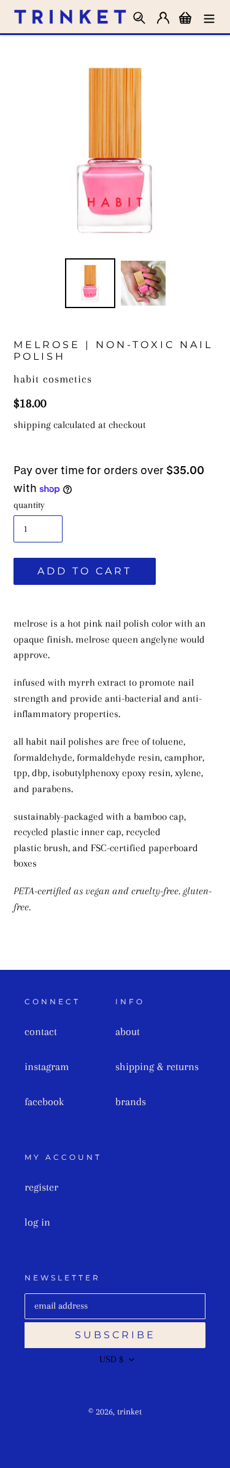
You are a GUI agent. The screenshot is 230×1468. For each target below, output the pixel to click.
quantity (29, 504)
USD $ (111, 1359)
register (41, 1187)
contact (41, 1031)
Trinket (129, 1411)
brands (130, 1101)
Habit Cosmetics (52, 379)
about (127, 1031)
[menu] (209, 16)
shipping (32, 424)
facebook (44, 1101)
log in (37, 1222)
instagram (47, 1066)
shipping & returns (157, 1066)
